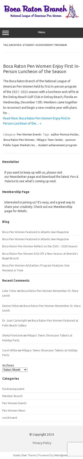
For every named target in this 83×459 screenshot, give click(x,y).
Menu (41, 32)
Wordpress (61, 455)
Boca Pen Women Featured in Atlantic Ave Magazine (35, 232)
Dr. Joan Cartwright (14, 320)
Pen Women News (13, 410)
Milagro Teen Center (50, 139)
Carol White (9, 350)
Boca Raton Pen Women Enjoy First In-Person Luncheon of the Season (41, 69)
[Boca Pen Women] (41, 18)
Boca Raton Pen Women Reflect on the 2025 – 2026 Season (39, 246)
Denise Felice (10, 305)
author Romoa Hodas (65, 134)
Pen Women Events (29, 134)
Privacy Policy (42, 443)
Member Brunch (12, 396)
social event (9, 417)
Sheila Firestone (12, 335)
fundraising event (13, 388)
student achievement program (57, 145)
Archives (8, 365)
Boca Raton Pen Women (19, 139)
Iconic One (20, 455)
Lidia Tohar (9, 290)
